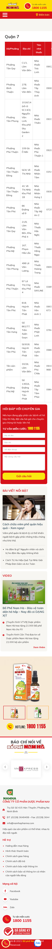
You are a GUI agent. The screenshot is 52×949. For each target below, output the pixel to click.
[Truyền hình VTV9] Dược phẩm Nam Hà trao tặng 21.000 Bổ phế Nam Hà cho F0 (24, 626)
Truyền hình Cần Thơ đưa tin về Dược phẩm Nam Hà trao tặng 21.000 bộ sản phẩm (23, 638)
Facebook (15, 891)
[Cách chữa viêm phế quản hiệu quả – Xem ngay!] (24, 507)
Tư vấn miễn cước (39, 4)
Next (46, 767)
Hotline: (30, 726)
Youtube (14, 899)
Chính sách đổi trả (15, 861)
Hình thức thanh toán (17, 851)
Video (7, 575)
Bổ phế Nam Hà (13, 6)
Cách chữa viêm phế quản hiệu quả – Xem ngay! (23, 526)
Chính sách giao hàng (17, 856)
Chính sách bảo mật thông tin (21, 866)
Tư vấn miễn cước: (21, 428)
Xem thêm (39, 647)
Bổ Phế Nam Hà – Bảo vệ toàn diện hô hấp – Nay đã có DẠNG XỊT (23, 611)
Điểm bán (44, 14)
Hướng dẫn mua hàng (16, 845)
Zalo (12, 907)
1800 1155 (39, 8)
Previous (5, 767)
